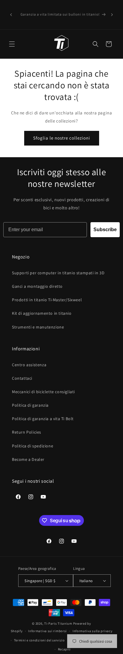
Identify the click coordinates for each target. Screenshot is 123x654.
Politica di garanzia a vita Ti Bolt (43, 418)
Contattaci (22, 378)
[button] (12, 44)
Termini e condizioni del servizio (39, 640)
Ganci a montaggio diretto (37, 286)
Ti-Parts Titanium (58, 623)
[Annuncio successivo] (112, 14)
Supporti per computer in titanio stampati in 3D (58, 272)
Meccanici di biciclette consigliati (43, 391)
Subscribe (105, 229)
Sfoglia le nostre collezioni (61, 138)
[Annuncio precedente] (11, 14)
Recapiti (64, 649)
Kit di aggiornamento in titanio (42, 313)
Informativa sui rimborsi (47, 631)
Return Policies (26, 432)
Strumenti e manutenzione (38, 327)
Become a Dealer (28, 459)
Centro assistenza (29, 364)
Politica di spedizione (32, 446)
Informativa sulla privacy (93, 631)
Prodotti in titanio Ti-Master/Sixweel (47, 299)
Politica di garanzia (30, 405)
